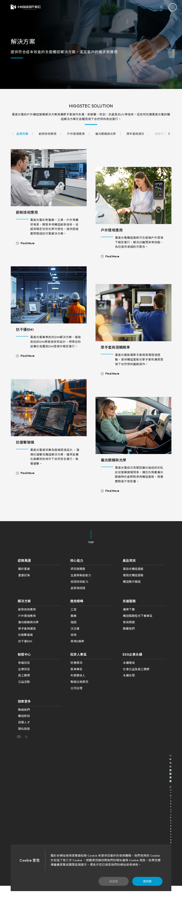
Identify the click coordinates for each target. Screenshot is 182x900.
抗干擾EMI (25, 329)
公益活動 (24, 682)
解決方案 (24, 601)
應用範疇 (76, 601)
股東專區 (76, 669)
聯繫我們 (129, 628)
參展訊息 (24, 663)
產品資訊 (129, 560)
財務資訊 (76, 663)
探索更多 (24, 701)
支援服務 (129, 601)
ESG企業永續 (132, 654)
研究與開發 (78, 569)
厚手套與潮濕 (27, 628)
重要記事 (24, 575)
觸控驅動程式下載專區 (137, 616)
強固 (73, 622)
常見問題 (129, 622)
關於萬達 (24, 569)
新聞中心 (24, 654)
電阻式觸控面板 (133, 575)
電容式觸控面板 (133, 569)
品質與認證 (78, 588)
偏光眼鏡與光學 (113, 460)
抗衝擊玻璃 (25, 442)
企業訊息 (24, 669)
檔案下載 (129, 609)
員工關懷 (24, 675)
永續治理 (129, 675)
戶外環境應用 (112, 230)
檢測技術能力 (79, 581)
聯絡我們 (24, 709)
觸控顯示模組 (132, 581)
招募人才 (24, 722)
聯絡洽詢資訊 (79, 682)
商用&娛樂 (77, 641)
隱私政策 (24, 728)
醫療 (73, 616)
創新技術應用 (27, 212)
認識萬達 (24, 560)
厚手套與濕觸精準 (115, 347)
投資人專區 (78, 654)
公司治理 (76, 688)
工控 (73, 609)
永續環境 (129, 663)
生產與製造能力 (81, 575)
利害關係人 (78, 675)
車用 (73, 635)
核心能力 (76, 560)
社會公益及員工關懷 (136, 669)
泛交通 (75, 628)
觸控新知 (24, 716)
